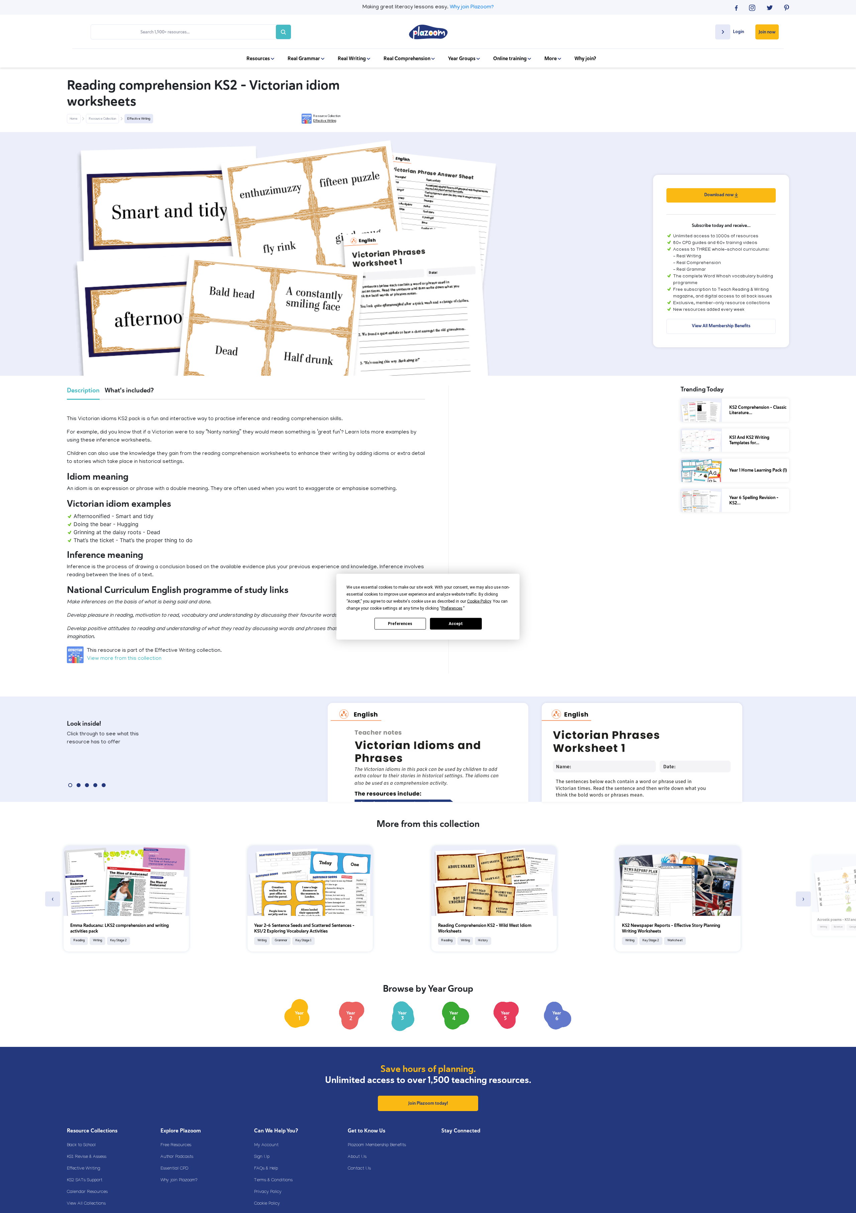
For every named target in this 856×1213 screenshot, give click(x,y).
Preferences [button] (451, 608)
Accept (456, 623)
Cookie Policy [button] (479, 601)
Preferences (400, 623)
